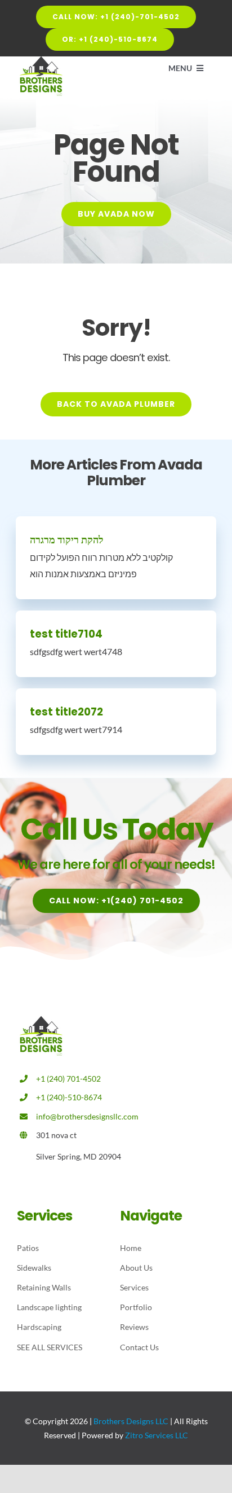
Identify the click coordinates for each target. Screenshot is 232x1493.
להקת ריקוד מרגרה (66, 540)
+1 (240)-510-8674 (69, 1097)
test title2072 (66, 712)
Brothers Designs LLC (130, 1421)
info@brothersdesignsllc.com (87, 1116)
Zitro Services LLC (156, 1435)
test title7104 (66, 634)
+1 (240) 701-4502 (68, 1078)
